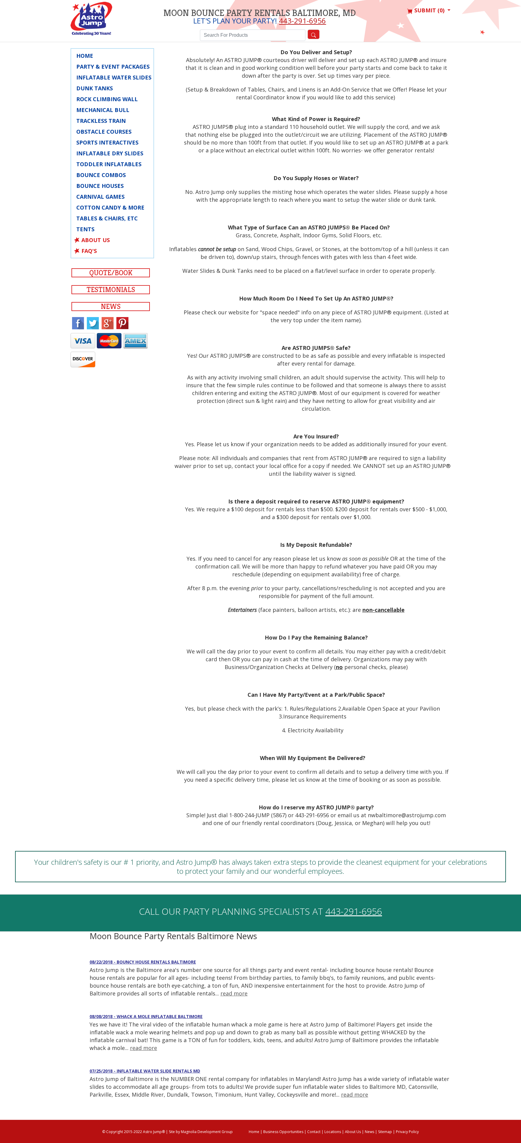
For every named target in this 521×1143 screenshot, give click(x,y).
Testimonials (111, 289)
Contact (313, 1131)
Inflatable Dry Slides (109, 153)
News (111, 306)
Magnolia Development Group (207, 1131)
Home (84, 55)
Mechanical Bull (102, 110)
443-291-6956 (302, 21)
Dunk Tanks (94, 88)
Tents (85, 229)
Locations (332, 1131)
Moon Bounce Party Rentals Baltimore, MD (259, 13)
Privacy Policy (407, 1131)
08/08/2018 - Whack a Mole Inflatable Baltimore (146, 1016)
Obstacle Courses (103, 131)
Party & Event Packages (113, 66)
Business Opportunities (283, 1131)
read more (234, 993)
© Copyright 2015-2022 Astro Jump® (133, 1131)
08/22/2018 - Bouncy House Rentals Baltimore (143, 962)
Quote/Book (110, 272)
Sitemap (385, 1131)
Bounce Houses (100, 185)
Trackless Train (101, 120)
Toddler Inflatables (108, 164)
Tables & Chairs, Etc (107, 218)
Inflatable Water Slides (113, 77)
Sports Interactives (107, 142)
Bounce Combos (101, 175)
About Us (95, 240)
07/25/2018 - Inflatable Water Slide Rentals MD (145, 1071)
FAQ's (89, 250)
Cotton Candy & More (110, 207)
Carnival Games (100, 196)
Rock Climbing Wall (107, 99)
